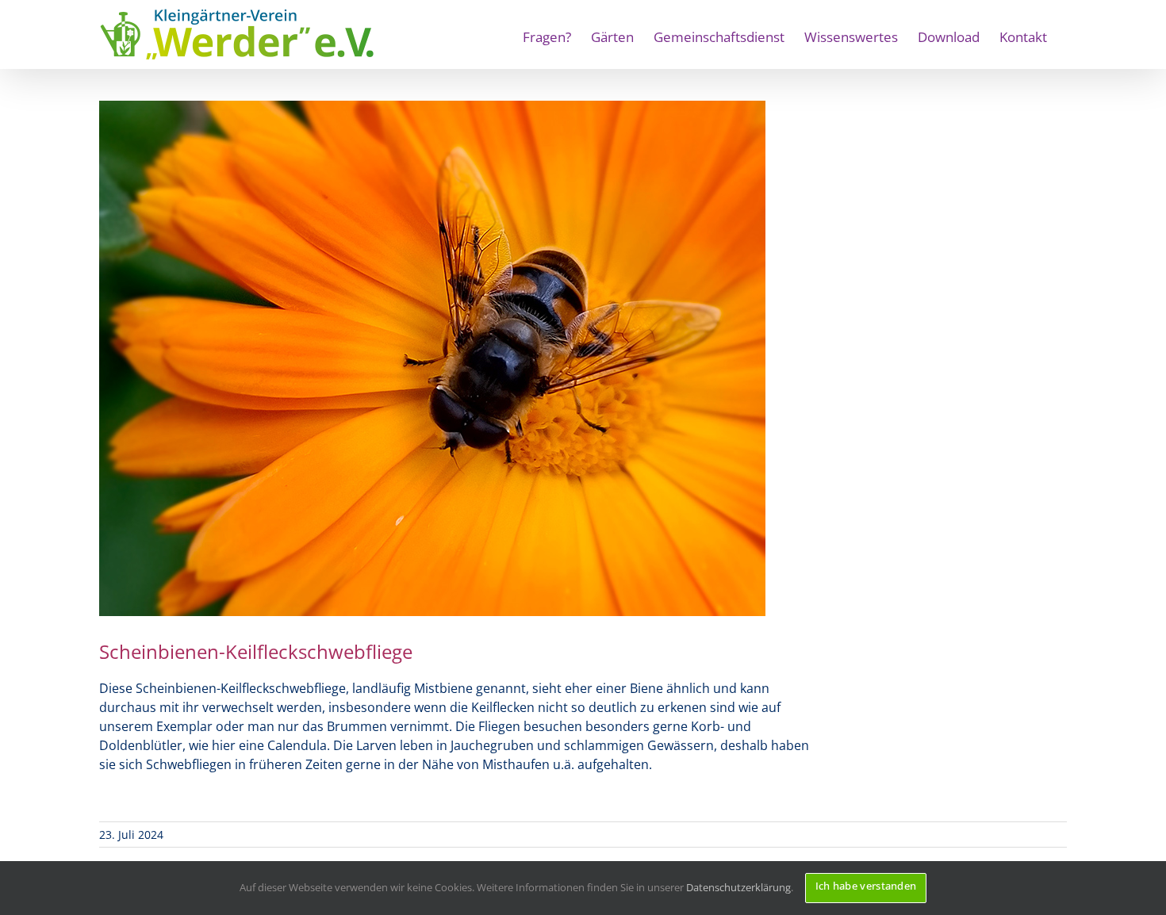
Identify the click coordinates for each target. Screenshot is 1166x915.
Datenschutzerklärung (738, 887)
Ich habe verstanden (866, 886)
